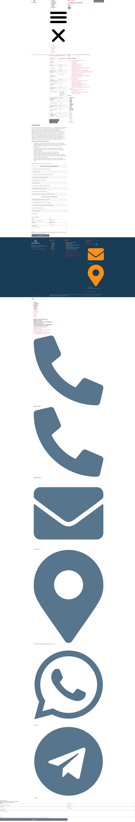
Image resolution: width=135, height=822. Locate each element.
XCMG (71, 101)
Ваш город (51, 222)
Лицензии (53, 3)
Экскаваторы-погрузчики (77, 76)
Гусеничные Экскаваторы (77, 64)
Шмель (71, 108)
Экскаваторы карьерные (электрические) (80, 87)
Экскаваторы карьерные (77, 85)
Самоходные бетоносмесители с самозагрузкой (82, 71)
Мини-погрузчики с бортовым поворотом (64, 54)
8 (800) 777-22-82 (89, 242)
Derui (71, 106)
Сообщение (34, 225)
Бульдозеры (74, 62)
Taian (71, 105)
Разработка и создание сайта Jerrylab (37, 294)
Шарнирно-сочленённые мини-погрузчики (80, 75)
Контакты (53, 7)
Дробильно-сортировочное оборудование (72, 252)
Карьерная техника (74, 78)
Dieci (71, 98)
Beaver (71, 102)
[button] (58, 26)
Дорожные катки (75, 65)
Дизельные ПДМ (75, 90)
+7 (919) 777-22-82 (75, 3)
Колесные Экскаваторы (77, 66)
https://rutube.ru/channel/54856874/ (45, 163)
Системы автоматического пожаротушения (73, 247)
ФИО (33, 219)
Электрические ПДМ (76, 93)
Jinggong (71, 104)
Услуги (52, 5)
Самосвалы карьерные (76, 83)
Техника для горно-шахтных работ (77, 89)
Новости (53, 4)
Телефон (33, 222)
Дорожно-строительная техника (47, 54)
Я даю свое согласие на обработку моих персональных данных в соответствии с (25, 817)
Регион (69, 806)
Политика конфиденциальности (91, 291)
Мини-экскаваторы (76, 69)
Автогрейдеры (75, 61)
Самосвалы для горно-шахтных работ (80, 92)
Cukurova (72, 97)
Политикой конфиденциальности (39, 233)
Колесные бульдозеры (76, 81)
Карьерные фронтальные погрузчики (79, 80)
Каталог (53, 0)
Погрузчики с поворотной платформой (80, 70)
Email (50, 219)
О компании (53, 243)
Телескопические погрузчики (78, 73)
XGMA (71, 100)
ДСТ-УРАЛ (72, 109)
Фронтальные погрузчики (77, 74)
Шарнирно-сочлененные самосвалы (79, 84)
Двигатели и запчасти (69, 246)
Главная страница (35, 54)
